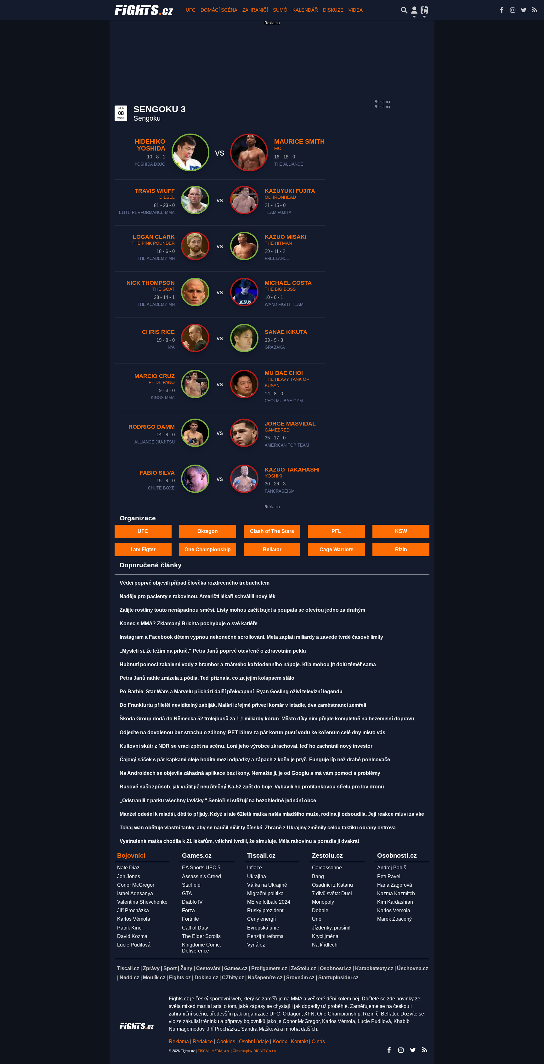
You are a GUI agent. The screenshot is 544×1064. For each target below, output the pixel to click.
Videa (355, 10)
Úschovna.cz (412, 968)
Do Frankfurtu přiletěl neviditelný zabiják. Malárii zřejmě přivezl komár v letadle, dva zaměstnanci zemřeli (243, 705)
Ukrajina (256, 876)
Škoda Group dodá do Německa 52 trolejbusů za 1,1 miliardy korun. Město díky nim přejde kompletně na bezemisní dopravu (267, 718)
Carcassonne (327, 867)
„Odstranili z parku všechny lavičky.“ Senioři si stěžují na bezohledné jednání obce (218, 800)
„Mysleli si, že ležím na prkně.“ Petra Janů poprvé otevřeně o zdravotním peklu (213, 651)
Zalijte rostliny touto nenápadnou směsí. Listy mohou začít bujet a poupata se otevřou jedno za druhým (242, 610)
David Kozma (132, 936)
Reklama (179, 1041)
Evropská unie (263, 927)
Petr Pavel (388, 876)
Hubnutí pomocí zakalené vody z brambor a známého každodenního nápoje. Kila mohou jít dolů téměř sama (248, 664)
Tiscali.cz (128, 968)
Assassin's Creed (201, 876)
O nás (318, 1041)
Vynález (256, 944)
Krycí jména (325, 936)
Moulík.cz (154, 977)
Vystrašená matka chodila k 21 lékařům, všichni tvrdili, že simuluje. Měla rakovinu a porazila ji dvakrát (239, 841)
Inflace (254, 867)
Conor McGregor (135, 885)
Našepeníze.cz (265, 977)
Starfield (191, 885)
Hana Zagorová (394, 885)
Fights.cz (180, 977)
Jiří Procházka (133, 910)
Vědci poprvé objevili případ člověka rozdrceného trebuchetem (194, 583)
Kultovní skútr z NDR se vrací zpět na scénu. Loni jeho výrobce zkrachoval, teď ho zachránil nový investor (246, 746)
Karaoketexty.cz (374, 968)
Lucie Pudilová (133, 944)
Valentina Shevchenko (142, 902)
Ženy (186, 968)
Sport (170, 968)
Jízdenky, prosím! (331, 927)
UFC (191, 10)
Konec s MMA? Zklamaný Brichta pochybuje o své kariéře (189, 623)
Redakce (203, 1041)
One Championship (207, 549)
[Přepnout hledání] (404, 10)
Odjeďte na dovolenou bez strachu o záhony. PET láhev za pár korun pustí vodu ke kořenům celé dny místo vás (252, 732)
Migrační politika (265, 893)
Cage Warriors (337, 549)
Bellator (272, 549)
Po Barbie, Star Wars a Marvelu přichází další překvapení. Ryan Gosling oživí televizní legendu (231, 691)
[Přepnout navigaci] (414, 10)
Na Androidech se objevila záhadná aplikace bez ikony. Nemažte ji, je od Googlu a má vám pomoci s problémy (250, 773)
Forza (188, 910)
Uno (316, 919)
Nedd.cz (129, 977)
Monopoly (323, 902)
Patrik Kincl (130, 927)
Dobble (320, 910)
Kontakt (300, 1041)
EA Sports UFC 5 (201, 867)
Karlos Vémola (133, 919)
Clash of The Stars (272, 531)
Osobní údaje (254, 1041)
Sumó (280, 10)
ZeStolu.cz (303, 968)
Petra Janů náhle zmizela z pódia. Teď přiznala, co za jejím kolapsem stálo (207, 678)
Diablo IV (192, 902)
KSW (401, 531)
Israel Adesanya (135, 893)
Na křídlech (324, 944)
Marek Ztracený (394, 919)
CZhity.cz (233, 977)
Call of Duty (195, 927)
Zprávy (151, 968)
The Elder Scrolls (201, 936)
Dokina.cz (206, 977)
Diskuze (333, 10)
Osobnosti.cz (335, 968)
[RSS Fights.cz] (534, 10)
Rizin (401, 549)
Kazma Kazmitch (396, 893)
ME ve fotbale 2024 (268, 902)
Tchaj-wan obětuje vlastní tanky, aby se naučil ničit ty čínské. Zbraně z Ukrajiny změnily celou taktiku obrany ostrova (258, 827)
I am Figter (143, 549)
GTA (187, 893)
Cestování (208, 968)
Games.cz (235, 968)
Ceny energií (261, 919)
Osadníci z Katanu (332, 885)
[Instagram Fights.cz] (512, 10)
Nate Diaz (128, 867)
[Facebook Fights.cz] (501, 10)
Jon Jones (128, 876)
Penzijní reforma (265, 936)
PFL (336, 531)
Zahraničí (255, 10)
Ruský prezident (265, 910)
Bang (318, 876)
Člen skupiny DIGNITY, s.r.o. (255, 1051)
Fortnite (190, 919)
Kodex (280, 1041)
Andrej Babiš (391, 867)
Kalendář (305, 10)
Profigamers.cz (269, 968)
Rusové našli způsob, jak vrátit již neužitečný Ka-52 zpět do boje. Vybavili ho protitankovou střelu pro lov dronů (252, 786)
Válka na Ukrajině (267, 885)
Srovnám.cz (300, 977)
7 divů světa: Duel (332, 893)
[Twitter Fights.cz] (523, 10)
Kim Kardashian (395, 902)
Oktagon (207, 531)
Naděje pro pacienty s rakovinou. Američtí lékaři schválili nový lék (197, 596)
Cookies (226, 1041)
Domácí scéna (219, 10)
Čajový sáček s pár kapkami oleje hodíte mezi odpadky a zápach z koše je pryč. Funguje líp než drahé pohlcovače (255, 759)
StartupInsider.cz (338, 977)
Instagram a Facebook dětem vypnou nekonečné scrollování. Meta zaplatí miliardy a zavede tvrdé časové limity (251, 637)
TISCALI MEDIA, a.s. (214, 1051)
